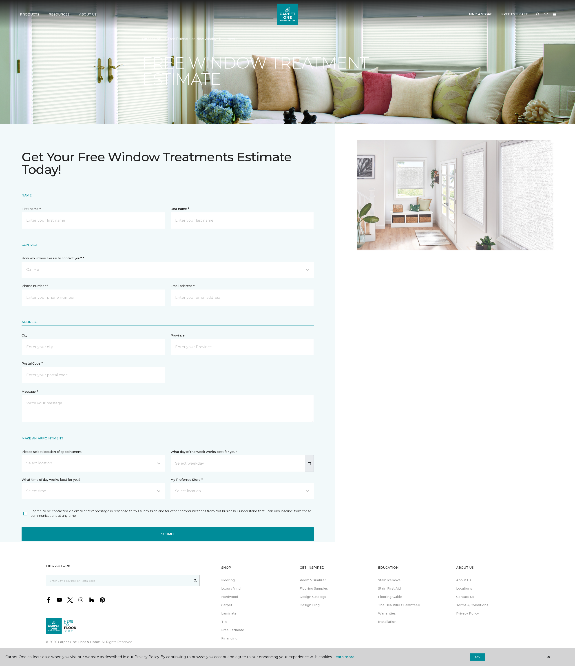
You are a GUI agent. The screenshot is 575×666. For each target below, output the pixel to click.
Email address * (182, 285)
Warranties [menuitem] (387, 613)
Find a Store (481, 14)
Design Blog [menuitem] (310, 605)
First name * (31, 208)
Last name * (179, 208)
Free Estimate (514, 14)
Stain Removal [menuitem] (389, 580)
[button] (537, 14)
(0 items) (554, 14)
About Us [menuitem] (463, 580)
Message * (30, 391)
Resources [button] (59, 14)
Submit (167, 534)
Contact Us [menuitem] (465, 597)
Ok (477, 657)
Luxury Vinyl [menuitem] (231, 588)
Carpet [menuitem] (226, 605)
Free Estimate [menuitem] (232, 630)
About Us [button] (88, 14)
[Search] (195, 580)
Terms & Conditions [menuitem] (472, 605)
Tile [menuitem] (224, 622)
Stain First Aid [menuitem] (389, 588)
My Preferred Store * (186, 479)
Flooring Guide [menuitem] (390, 597)
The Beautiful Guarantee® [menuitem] (399, 605)
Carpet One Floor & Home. (79, 642)
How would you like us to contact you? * (53, 258)
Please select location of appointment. (52, 451)
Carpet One (151, 39)
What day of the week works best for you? (203, 451)
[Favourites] (546, 14)
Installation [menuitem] (387, 622)
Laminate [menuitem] (229, 613)
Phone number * (35, 285)
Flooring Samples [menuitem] (314, 588)
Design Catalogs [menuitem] (313, 597)
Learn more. (344, 657)
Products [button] (29, 14)
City (24, 335)
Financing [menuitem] (229, 638)
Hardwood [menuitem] (229, 597)
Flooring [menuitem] (228, 580)
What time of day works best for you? (51, 479)
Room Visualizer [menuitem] (313, 580)
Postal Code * (32, 363)
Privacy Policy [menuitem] (467, 613)
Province (177, 335)
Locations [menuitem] (464, 588)
